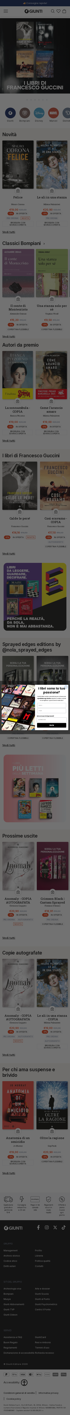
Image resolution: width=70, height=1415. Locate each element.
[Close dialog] (66, 687)
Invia (51, 725)
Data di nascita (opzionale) (45, 716)
